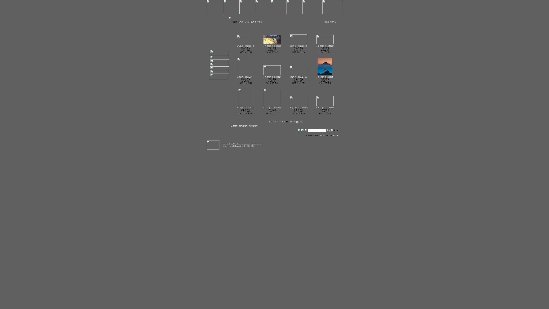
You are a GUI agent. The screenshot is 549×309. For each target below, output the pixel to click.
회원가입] (333, 22)
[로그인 (326, 22)
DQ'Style (335, 135)
